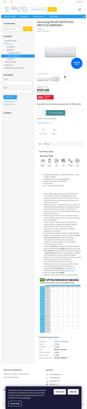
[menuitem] (9, 16)
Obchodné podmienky (11, 377)
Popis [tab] (40, 144)
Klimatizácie (9, 44)
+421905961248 (54, 378)
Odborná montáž (10, 62)
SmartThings (70, 270)
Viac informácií (24, 398)
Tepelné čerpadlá (11, 41)
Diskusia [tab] (47, 144)
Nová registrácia (9, 102)
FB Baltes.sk (53, 384)
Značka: (43, 31)
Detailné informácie (43, 123)
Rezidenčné (11, 47)
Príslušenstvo (9, 65)
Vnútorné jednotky (13, 56)
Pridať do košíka (57, 113)
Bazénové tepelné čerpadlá (14, 68)
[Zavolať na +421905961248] (7, 2)
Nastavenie (15, 403)
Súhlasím (73, 392)
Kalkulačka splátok (47, 97)
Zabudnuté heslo (9, 104)
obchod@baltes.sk (55, 374)
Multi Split (10, 50)
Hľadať (52, 9)
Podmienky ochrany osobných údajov (16, 374)
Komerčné (10, 59)
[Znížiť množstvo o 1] (45, 114)
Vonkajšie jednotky (13, 53)
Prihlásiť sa (10, 97)
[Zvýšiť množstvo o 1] (45, 111)
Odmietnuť (59, 392)
